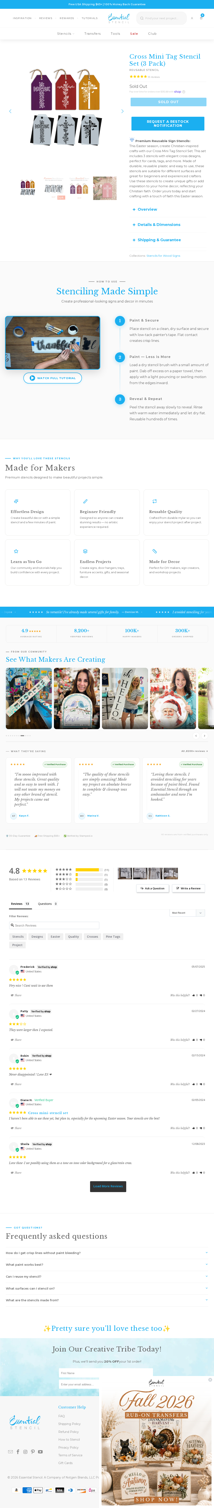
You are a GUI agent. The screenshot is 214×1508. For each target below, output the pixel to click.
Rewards (67, 18)
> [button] (108, 1186)
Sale (134, 34)
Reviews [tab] (16, 904)
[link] (156, 1441)
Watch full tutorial (56, 378)
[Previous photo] (196, 735)
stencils (18, 937)
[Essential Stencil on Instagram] (25, 1452)
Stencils (64, 34)
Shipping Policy (69, 1424)
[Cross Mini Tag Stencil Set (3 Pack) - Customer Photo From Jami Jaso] (125, 873)
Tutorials (90, 18)
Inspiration (22, 18)
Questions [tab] (45, 904)
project (17, 945)
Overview (147, 209)
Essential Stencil (30, 1477)
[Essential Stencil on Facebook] (18, 1452)
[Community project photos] (107, 704)
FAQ (61, 1416)
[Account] (192, 18)
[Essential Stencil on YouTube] (40, 1452)
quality (73, 937)
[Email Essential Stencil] (11, 1452)
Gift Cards (65, 1463)
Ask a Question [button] (154, 888)
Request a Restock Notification (168, 124)
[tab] (6, 735)
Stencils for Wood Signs (163, 255)
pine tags (113, 937)
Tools (115, 34)
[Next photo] (204, 735)
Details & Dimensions (159, 224)
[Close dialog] (210, 1380)
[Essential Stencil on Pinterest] (33, 1452)
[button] (195, 995)
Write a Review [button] (191, 888)
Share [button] (17, 995)
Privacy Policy (68, 1447)
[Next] (122, 111)
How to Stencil (69, 1439)
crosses (92, 937)
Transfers (92, 34)
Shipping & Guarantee (159, 240)
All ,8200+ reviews (193, 751)
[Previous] (10, 111)
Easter (55, 937)
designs (37, 937)
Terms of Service (70, 1455)
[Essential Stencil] (118, 18)
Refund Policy (68, 1432)
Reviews (45, 18)
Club (152, 34)
